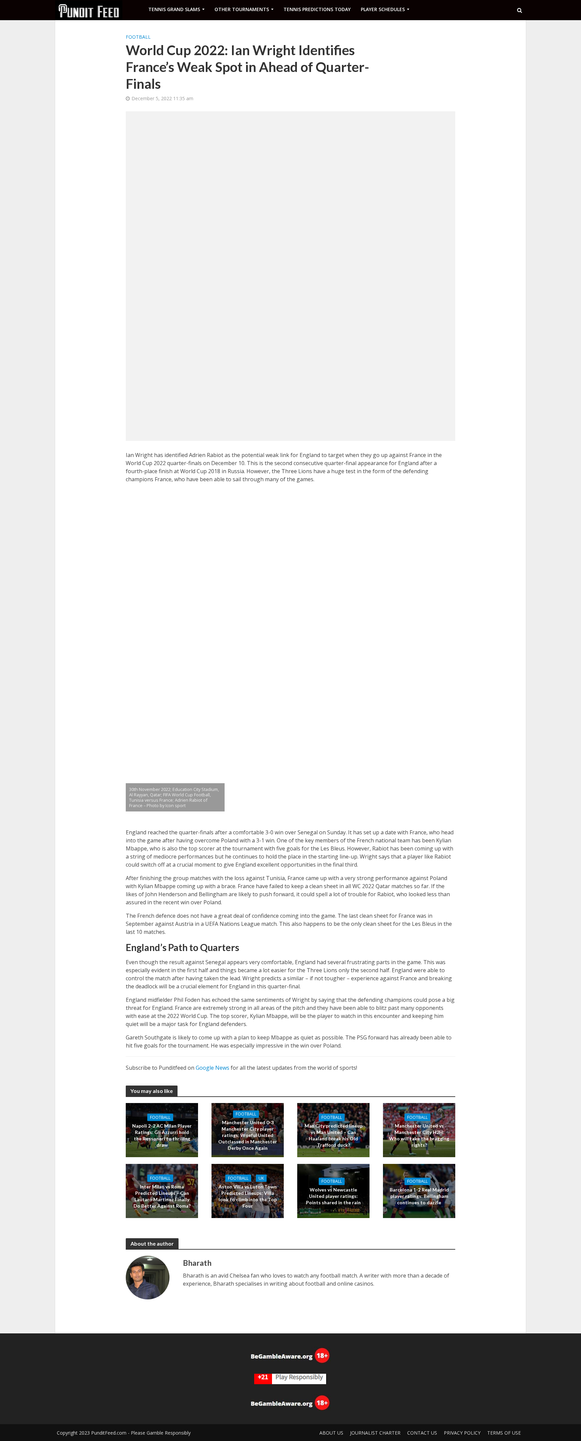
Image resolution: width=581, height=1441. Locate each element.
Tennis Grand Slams (174, 9)
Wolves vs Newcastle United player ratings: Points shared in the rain (333, 1196)
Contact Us (422, 1433)
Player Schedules (383, 9)
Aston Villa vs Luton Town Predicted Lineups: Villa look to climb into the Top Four (248, 1195)
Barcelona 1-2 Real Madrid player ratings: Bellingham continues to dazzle (419, 1196)
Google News (212, 1067)
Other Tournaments (242, 9)
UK (261, 1178)
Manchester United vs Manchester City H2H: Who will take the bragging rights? (419, 1135)
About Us (331, 1433)
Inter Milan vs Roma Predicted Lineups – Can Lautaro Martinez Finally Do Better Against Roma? (162, 1195)
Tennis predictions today (317, 9)
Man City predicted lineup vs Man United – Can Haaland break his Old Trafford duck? (333, 1135)
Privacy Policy (462, 1433)
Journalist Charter (375, 1433)
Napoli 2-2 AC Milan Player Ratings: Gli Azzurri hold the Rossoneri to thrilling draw (162, 1135)
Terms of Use (504, 1433)
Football (138, 37)
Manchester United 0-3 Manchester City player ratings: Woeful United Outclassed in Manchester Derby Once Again (247, 1135)
